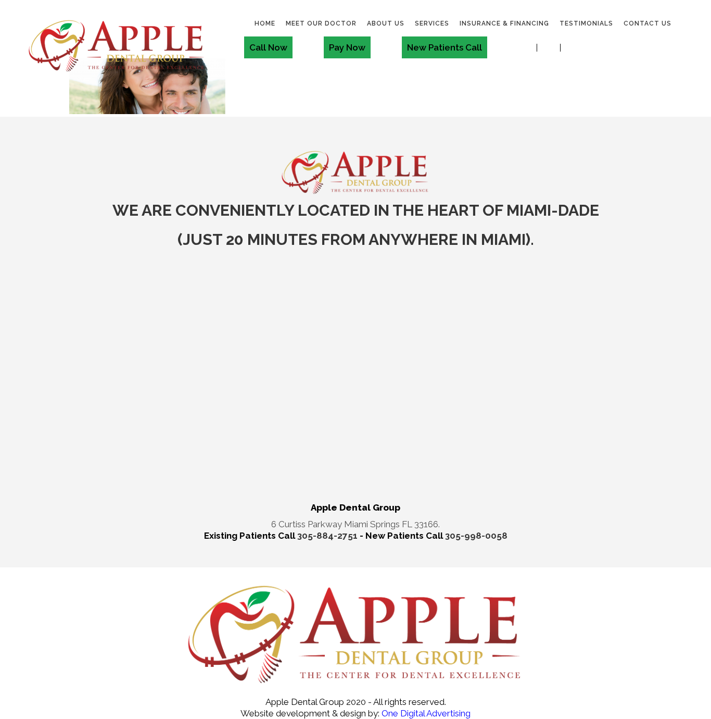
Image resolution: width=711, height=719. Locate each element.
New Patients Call (444, 47)
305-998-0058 (476, 535)
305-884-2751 (328, 535)
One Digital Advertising (425, 713)
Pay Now (347, 47)
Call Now (268, 47)
